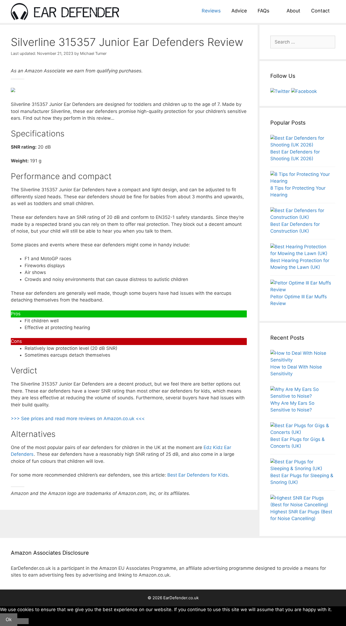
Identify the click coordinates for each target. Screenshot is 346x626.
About (293, 11)
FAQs (263, 11)
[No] (23, 621)
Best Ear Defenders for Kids (197, 475)
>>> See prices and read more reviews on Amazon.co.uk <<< (78, 418)
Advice (239, 11)
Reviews (211, 11)
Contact (320, 11)
